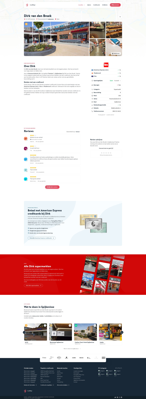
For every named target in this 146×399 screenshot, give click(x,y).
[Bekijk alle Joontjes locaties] (72, 358)
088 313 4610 (117, 111)
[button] (115, 5)
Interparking (60, 382)
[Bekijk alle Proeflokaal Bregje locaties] (50, 358)
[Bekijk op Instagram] (102, 371)
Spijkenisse (51, 19)
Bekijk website (115, 108)
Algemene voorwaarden (79, 380)
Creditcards (96, 5)
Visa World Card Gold (46, 382)
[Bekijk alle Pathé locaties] (43, 358)
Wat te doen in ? (29, 371)
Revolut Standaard (45, 376)
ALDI (26, 342)
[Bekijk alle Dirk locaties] (106, 65)
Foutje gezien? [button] (101, 114)
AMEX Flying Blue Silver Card (47, 373)
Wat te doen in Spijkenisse (71, 348)
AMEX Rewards (32, 223)
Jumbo (102, 342)
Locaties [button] (80, 5)
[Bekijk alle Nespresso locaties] (58, 358)
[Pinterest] (117, 397)
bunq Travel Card (45, 380)
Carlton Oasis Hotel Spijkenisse (84, 342)
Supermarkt (117, 89)
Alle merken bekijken (62, 385)
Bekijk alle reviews (52, 187)
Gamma (59, 374)
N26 (42, 378)
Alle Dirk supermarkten (32, 285)
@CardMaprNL (118, 368)
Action (58, 380)
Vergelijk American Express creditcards (41, 238)
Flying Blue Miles (56, 221)
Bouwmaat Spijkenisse (56, 342)
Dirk (119, 95)
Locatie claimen (110, 114)
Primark (59, 378)
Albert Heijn (60, 373)
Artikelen (104, 5)
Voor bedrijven (77, 376)
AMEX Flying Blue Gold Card (47, 371)
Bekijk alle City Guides (29, 385)
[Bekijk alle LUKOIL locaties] (65, 358)
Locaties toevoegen (78, 371)
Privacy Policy (77, 378)
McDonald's (60, 376)
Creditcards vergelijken (46, 385)
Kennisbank (76, 373)
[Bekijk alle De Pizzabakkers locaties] (102, 358)
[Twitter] (115, 397)
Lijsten (89, 5)
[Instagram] (119, 397)
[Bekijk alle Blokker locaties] (95, 358)
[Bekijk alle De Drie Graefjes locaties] (80, 358)
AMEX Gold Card (44, 374)
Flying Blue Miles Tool (79, 374)
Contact (75, 382)
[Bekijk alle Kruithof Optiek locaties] (87, 358)
